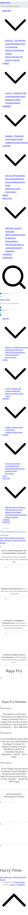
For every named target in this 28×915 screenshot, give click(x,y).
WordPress (21, 885)
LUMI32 (5, 360)
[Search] (0, 293)
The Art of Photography (15, 175)
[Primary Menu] (0, 307)
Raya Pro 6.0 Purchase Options (15, 352)
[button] (15, 37)
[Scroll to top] (14, 914)
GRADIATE (6, 398)
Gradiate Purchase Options (16, 142)
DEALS (5, 195)
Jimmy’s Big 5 (10, 192)
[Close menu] (0, 315)
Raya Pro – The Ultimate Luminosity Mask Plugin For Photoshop (15, 43)
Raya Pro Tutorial (12, 60)
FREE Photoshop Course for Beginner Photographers (15, 238)
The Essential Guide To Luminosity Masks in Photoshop (14, 247)
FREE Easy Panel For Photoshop (15, 507)
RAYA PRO (6, 318)
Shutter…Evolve (5, 2)
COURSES (6, 435)
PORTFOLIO (8, 257)
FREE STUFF (6, 478)
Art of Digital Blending (14, 179)
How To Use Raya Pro (14, 57)
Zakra (13, 885)
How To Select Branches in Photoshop (12, 538)
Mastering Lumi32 (13, 188)
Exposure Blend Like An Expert (15, 469)
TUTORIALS (7, 254)
